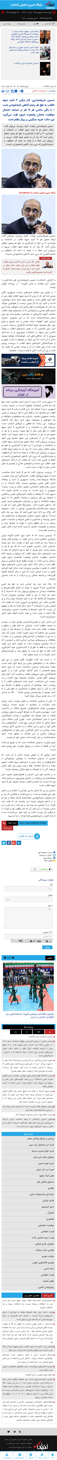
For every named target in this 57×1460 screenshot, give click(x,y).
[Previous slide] (13, 958)
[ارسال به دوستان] (7, 91)
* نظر (50, 905)
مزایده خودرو (48, 1256)
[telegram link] (14, 1432)
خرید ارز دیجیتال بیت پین (41, 1145)
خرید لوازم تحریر (46, 1163)
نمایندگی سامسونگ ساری (42, 1194)
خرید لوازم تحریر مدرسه (43, 1151)
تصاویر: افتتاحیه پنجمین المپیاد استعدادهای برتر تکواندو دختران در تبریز (30, 1015)
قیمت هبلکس (47, 1231)
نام (51, 884)
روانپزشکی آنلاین (46, 1287)
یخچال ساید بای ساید (43, 1157)
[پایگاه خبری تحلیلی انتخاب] (50, 4)
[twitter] (4, 843)
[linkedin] (19, 843)
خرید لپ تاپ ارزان (45, 1169)
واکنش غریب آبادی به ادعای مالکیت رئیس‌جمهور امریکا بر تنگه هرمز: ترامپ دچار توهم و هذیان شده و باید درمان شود (27, 1348)
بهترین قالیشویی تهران (43, 1262)
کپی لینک (7, 828)
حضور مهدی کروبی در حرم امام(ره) (39, 1374)
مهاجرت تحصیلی (46, 1225)
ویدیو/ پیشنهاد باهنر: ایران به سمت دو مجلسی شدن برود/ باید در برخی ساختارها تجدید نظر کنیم (27, 1108)
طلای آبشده (48, 1281)
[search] (3, 12)
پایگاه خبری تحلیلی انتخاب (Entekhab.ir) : (36, 192)
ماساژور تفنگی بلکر (45, 1182)
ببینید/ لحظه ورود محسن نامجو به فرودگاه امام (34, 1114)
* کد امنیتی (47, 932)
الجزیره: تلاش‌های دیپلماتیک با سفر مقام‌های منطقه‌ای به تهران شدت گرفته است (27, 1368)
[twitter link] (8, 1432)
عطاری (51, 1188)
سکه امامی (49, 1268)
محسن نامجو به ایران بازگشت (26, 63)
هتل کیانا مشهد (46, 1176)
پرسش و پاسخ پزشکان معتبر (40, 1138)
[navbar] (54, 12)
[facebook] (9, 843)
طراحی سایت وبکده (45, 1250)
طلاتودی (50, 1219)
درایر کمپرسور (48, 1207)
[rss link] (20, 1432)
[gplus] (14, 843)
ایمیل (50, 895)
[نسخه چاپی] (3, 91)
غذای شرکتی (48, 1200)
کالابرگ (50, 1213)
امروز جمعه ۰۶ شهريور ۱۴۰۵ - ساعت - (36, 12)
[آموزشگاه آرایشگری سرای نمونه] (28, 392)
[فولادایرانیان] (28, 360)
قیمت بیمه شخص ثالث (43, 1238)
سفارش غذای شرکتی (44, 1244)
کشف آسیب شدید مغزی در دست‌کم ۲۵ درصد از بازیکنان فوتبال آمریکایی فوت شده (23, 50)
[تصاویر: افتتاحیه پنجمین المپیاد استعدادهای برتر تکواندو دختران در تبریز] (28, 987)
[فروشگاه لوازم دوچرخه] (28, 376)
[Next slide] (5, 958)
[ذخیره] (12, 91)
